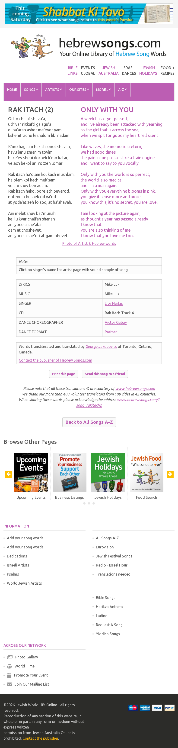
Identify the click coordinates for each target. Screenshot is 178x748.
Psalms (13, 574)
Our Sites (78, 89)
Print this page (63, 374)
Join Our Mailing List (30, 684)
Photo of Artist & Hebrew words (89, 243)
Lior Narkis (114, 303)
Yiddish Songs (108, 634)
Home (12, 89)
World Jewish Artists (24, 583)
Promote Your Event (29, 675)
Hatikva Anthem (109, 607)
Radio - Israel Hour (111, 565)
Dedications (17, 556)
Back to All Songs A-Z (89, 422)
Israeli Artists (18, 565)
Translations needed (113, 574)
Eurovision (105, 547)
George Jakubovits (101, 346)
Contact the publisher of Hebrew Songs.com (55, 360)
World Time (23, 666)
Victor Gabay (116, 322)
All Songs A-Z (107, 538)
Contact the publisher (40, 738)
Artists (52, 89)
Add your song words (25, 538)
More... (102, 89)
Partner (111, 332)
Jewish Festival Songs (114, 556)
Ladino (102, 616)
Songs (30, 89)
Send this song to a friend (105, 374)
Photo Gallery (25, 657)
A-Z (121, 89)
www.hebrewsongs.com (135, 388)
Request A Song (109, 625)
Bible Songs (105, 598)
